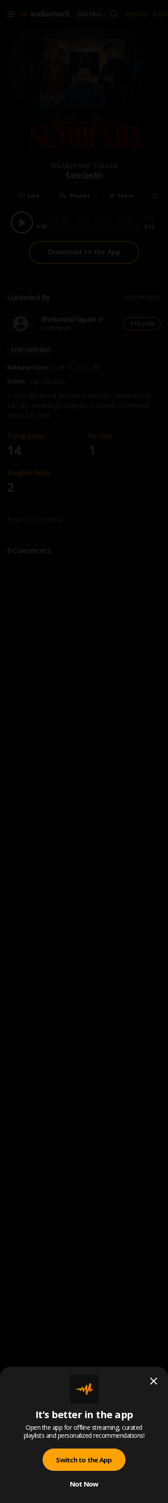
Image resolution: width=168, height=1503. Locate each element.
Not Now (84, 1483)
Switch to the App (84, 1459)
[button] (84, 751)
